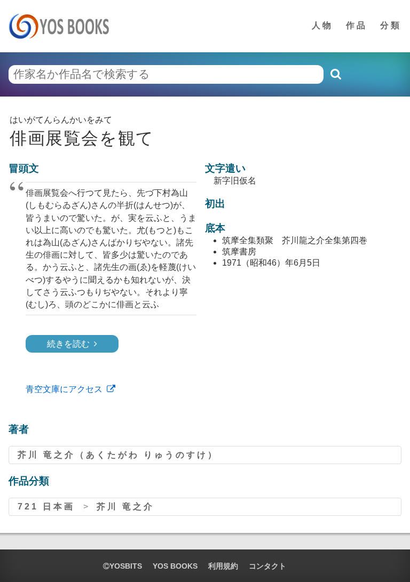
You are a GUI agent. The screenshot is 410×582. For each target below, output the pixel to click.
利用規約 (223, 566)
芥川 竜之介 (125, 506)
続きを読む (68, 343)
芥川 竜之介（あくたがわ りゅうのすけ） (118, 454)
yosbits (125, 566)
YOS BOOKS (175, 566)
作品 (356, 25)
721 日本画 (46, 506)
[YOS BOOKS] (62, 26)
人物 (322, 25)
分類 (390, 25)
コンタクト (267, 566)
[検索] (335, 74)
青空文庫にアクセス (64, 389)
